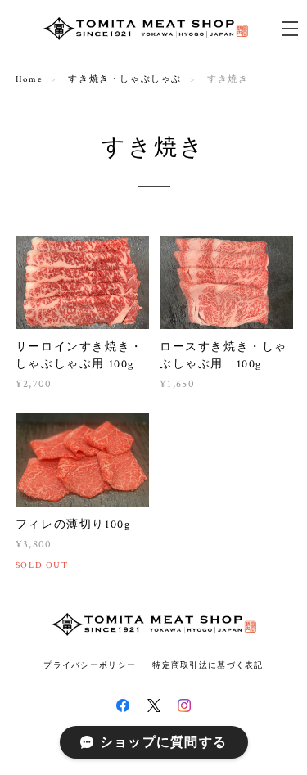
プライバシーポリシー (89, 664)
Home (29, 79)
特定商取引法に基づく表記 (207, 664)
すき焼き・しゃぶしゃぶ (125, 79)
